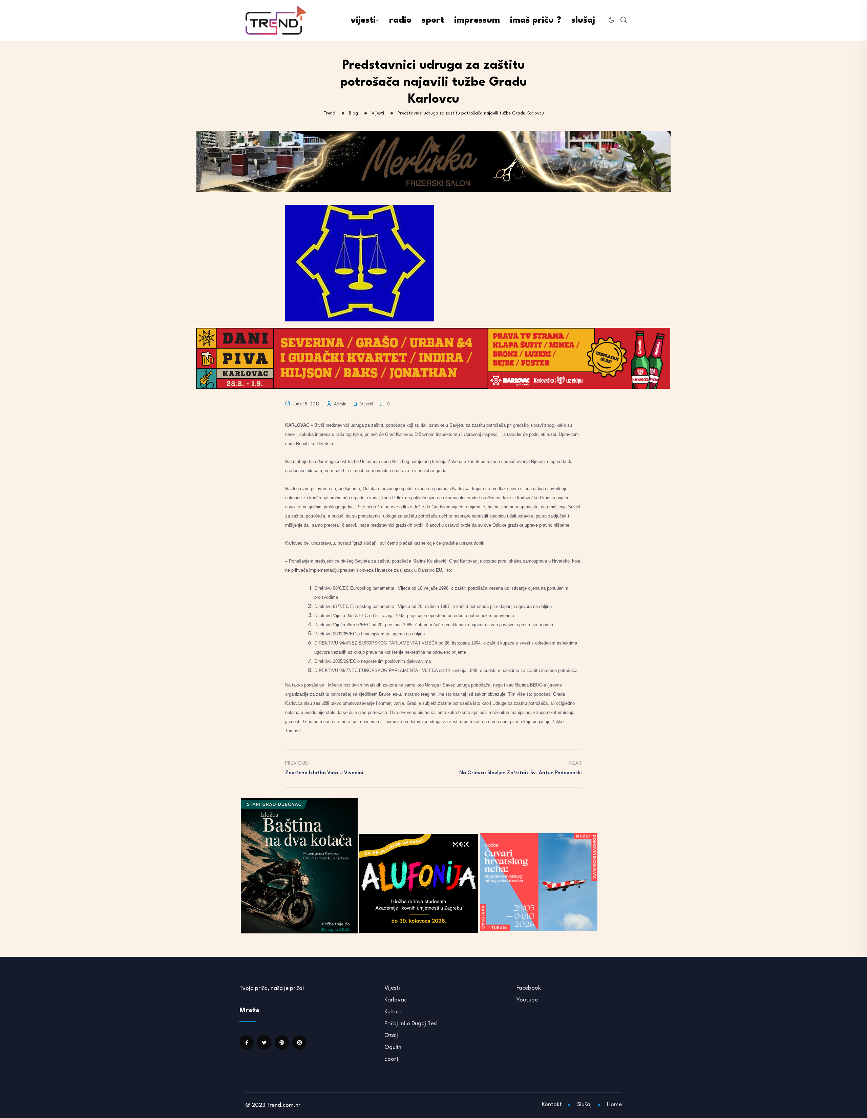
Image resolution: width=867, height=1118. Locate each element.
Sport (391, 1059)
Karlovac (395, 1000)
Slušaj (584, 1105)
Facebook (528, 988)
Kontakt (552, 1105)
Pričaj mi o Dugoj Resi (411, 1024)
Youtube (527, 1000)
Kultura (393, 1012)
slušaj (583, 20)
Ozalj (391, 1035)
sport (433, 20)
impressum (477, 20)
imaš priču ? (535, 20)
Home (614, 1105)
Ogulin (392, 1047)
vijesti (363, 20)
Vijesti (366, 404)
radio (400, 20)
